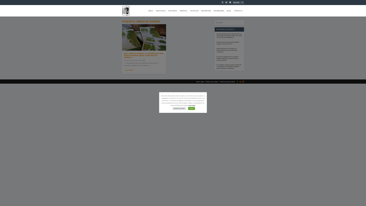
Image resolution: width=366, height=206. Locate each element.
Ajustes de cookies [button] (179, 108)
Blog (229, 11)
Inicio (150, 11)
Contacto (238, 11)
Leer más (192, 105)
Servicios (183, 11)
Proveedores (219, 11)
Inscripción (206, 11)
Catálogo (194, 11)
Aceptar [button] (191, 108)
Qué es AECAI (160, 11)
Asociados (172, 11)
